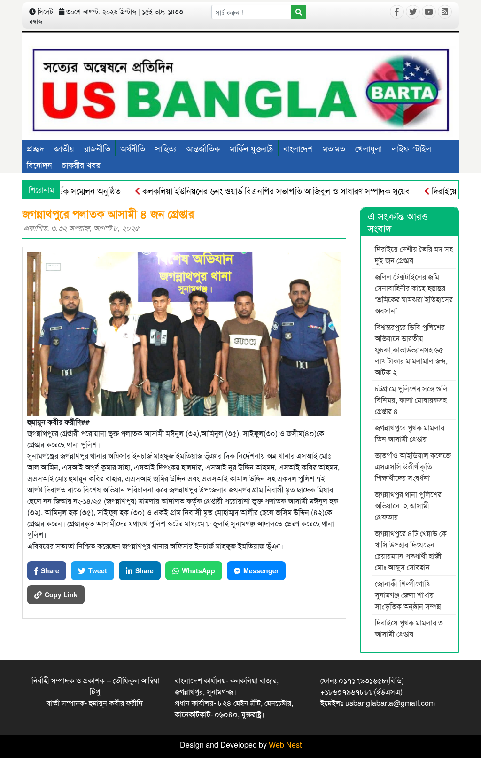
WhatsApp (198, 570)
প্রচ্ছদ (35, 148)
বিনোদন (39, 164)
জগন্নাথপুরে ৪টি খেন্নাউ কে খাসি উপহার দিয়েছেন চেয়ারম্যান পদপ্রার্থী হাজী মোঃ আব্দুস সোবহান (411, 550)
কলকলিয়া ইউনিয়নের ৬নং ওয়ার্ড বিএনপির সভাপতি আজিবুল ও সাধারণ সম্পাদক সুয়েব (259, 190)
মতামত (334, 148)
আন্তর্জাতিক (203, 148)
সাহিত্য (165, 148)
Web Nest (285, 744)
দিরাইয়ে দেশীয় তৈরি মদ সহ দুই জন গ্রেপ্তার (414, 254)
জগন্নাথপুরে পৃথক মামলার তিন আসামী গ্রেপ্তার (409, 433)
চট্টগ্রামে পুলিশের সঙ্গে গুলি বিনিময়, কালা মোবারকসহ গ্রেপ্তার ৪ (411, 399)
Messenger (261, 570)
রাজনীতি (97, 148)
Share (50, 570)
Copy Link (61, 594)
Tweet (97, 570)
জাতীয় (64, 148)
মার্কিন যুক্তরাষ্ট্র (251, 148)
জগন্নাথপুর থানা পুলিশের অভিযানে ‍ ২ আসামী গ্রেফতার (408, 505)
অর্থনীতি (132, 148)
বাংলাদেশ (298, 148)
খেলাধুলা (368, 148)
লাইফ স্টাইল (411, 148)
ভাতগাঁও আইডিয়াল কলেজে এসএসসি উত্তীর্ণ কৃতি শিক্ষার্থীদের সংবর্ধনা (413, 466)
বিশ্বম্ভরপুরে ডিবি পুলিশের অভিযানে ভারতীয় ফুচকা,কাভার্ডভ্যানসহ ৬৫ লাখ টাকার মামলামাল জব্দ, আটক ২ (411, 349)
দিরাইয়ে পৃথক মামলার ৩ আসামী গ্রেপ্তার (409, 628)
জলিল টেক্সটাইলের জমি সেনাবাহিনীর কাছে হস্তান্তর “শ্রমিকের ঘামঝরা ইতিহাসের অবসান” (414, 293)
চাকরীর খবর (81, 164)
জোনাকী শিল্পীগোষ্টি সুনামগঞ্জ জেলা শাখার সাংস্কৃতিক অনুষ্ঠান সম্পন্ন (408, 594)
